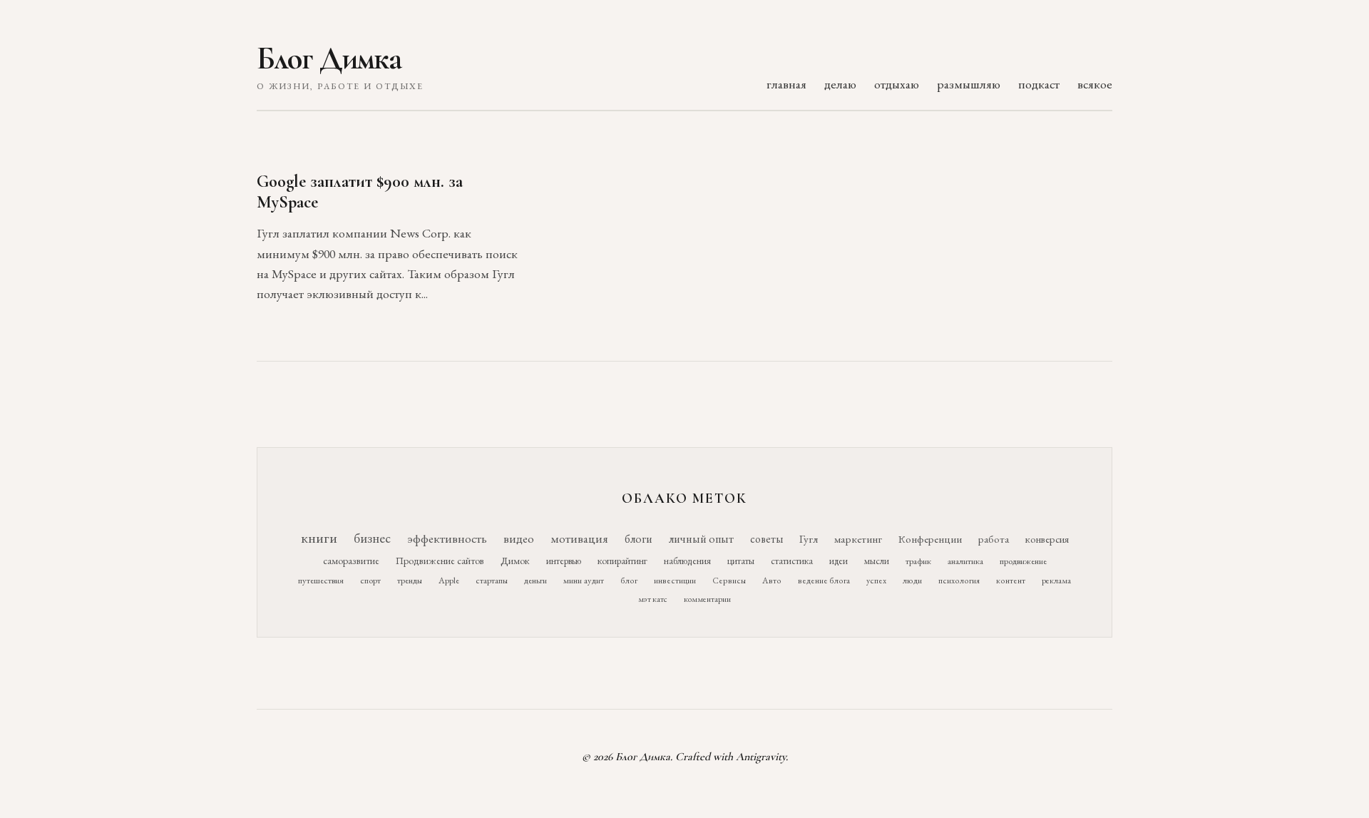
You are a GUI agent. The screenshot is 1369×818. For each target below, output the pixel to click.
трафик (918, 561)
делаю (840, 84)
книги (319, 537)
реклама (1056, 580)
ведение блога (824, 580)
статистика (792, 560)
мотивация (579, 538)
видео (518, 538)
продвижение (1023, 561)
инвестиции (675, 580)
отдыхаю (896, 84)
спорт (370, 580)
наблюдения (687, 560)
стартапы (492, 580)
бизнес (372, 538)
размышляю (968, 84)
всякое (1094, 84)
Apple (449, 580)
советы (766, 538)
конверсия (1047, 539)
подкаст (1039, 84)
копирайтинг (622, 560)
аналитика (965, 561)
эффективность (447, 538)
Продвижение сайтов (440, 560)
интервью (563, 560)
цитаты (740, 560)
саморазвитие (351, 560)
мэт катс (652, 599)
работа (993, 539)
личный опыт (701, 538)
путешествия (321, 580)
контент (1010, 580)
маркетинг (858, 539)
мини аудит (583, 580)
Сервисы (729, 580)
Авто (771, 580)
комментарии (707, 599)
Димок (515, 560)
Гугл (808, 539)
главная (786, 84)
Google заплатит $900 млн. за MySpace (360, 192)
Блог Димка (329, 58)
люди (912, 580)
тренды (409, 580)
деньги (535, 580)
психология (959, 580)
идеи (838, 561)
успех (876, 580)
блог (628, 580)
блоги (638, 538)
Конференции (930, 539)
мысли (876, 561)
